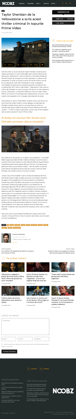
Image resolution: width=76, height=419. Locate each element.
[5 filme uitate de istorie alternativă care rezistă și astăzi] (13, 291)
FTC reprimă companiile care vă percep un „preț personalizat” (61, 50)
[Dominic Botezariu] (6, 238)
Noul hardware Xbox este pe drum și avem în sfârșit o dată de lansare (63, 61)
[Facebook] (62, 3)
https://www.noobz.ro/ (19, 237)
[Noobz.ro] (8, 3)
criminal (17, 225)
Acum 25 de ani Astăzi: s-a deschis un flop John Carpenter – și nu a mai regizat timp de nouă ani (37, 277)
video (10, 227)
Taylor (40, 225)
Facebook (34, 369)
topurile (4, 227)
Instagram (46, 369)
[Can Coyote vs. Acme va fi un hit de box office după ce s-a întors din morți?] (38, 291)
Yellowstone (16, 227)
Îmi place (70, 19)
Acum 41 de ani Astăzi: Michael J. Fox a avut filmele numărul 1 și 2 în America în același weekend (62, 301)
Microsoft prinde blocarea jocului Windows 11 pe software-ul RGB (62, 45)
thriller (46, 225)
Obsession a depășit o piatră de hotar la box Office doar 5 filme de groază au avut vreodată (63, 55)
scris (28, 225)
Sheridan (33, 225)
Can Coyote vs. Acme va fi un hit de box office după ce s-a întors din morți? (38, 300)
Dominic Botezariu (18, 234)
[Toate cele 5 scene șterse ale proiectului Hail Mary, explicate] (63, 267)
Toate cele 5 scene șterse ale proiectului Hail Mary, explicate (62, 276)
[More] (42, 65)
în (7, 225)
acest (11, 225)
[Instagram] (66, 3)
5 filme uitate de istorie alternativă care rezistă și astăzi (11, 300)
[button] (70, 3)
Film (3, 11)
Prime (23, 225)
